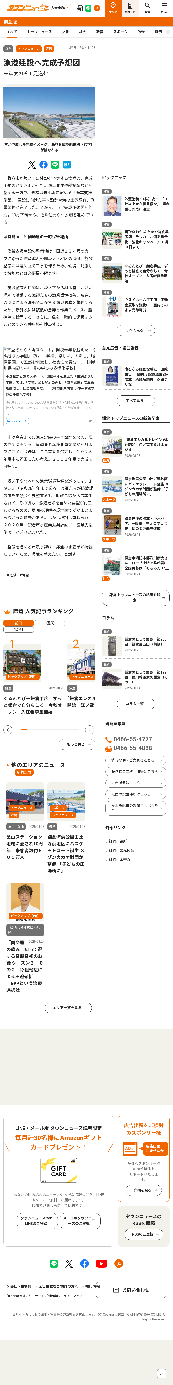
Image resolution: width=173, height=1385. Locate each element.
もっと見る (76, 744)
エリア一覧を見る (67, 1008)
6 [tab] (53, 729)
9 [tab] (70, 729)
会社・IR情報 (20, 1286)
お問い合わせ (135, 1290)
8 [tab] (65, 729)
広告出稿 (57, 8)
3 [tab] (36, 729)
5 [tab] (47, 729)
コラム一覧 (135, 704)
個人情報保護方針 (19, 1296)
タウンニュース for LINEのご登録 (36, 1221)
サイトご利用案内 (47, 1296)
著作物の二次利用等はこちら (134, 771)
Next (89, 729)
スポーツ (120, 32)
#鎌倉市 (26, 575)
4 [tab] (42, 729)
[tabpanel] (49, 118)
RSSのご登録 (142, 1234)
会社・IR (130, 12)
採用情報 (92, 1286)
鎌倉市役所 (118, 841)
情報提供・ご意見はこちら (133, 760)
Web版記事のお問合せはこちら (134, 808)
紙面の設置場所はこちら (131, 794)
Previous (7, 729)
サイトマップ (73, 1296)
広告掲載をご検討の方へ (58, 1286)
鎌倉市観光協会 (121, 850)
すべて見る (134, 330)
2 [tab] (30, 729)
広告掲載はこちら (125, 783)
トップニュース (39, 32)
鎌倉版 (10, 22)
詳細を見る (143, 1190)
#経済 (12, 575)
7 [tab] (59, 729)
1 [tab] (24, 729)
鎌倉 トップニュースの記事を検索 (134, 597)
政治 (141, 32)
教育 (99, 32)
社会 (82, 32)
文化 (65, 32)
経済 (158, 32)
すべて (12, 32)
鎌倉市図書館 (119, 859)
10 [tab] (76, 729)
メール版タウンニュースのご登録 (79, 1221)
